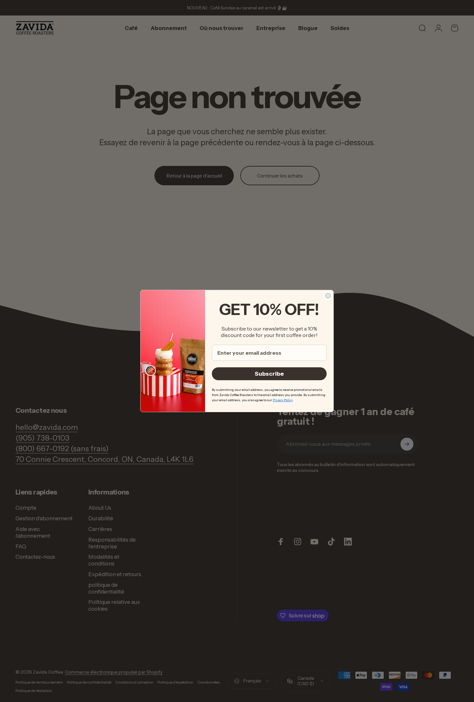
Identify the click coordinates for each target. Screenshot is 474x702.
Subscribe (269, 373)
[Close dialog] (328, 295)
